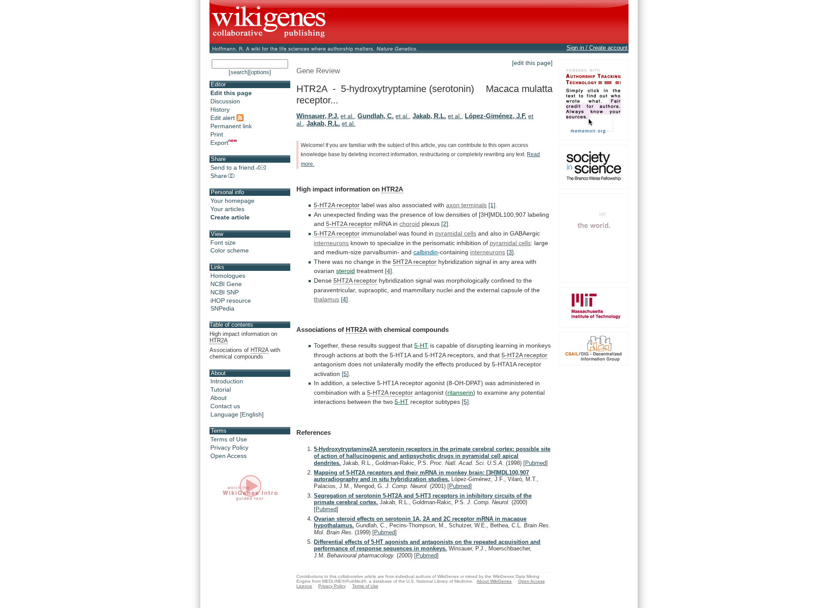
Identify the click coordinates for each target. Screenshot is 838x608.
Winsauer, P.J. (317, 116)
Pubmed (535, 463)
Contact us (225, 406)
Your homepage (232, 200)
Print (216, 134)
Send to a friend (232, 167)
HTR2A (392, 189)
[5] (345, 373)
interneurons (331, 242)
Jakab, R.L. (429, 116)
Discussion (225, 101)
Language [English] (237, 414)
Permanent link (231, 126)
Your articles (227, 208)
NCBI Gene (226, 283)
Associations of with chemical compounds (245, 353)
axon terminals (466, 205)
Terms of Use (228, 439)
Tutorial (220, 389)
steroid (345, 270)
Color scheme (229, 250)
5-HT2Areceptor (349, 223)
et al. (347, 116)
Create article (230, 217)
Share (218, 175)
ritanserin (460, 392)
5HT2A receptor (355, 280)
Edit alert (223, 117)
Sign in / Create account (597, 47)
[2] (444, 223)
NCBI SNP (224, 292)
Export (219, 142)
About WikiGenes (494, 581)
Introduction (226, 381)
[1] (491, 205)
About (218, 397)
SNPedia (222, 308)
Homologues (227, 275)
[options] (260, 72)
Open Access (228, 455)
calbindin (425, 252)
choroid (409, 223)
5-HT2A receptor (337, 205)
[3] (510, 252)
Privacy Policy (229, 447)
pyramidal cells (455, 233)
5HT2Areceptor (414, 261)
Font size (223, 242)
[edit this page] (532, 62)
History (220, 109)
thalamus (326, 299)
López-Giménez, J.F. (495, 116)
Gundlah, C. (375, 116)
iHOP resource (230, 300)
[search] (239, 72)
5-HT (421, 345)
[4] (388, 270)
